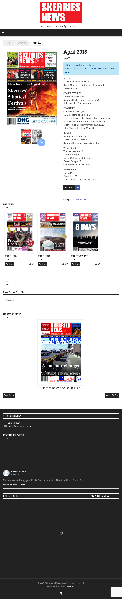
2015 (77, 200)
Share (23, 484)
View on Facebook (10, 484)
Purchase (69, 187)
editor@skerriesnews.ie (19, 426)
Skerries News (18, 471)
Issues (83, 200)
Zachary (71, 586)
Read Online (9, 395)
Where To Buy (112, 395)
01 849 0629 (14, 423)
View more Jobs (100, 495)
